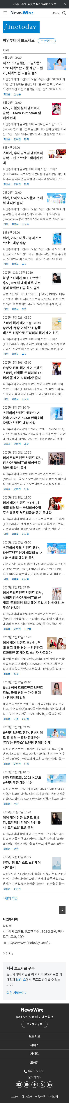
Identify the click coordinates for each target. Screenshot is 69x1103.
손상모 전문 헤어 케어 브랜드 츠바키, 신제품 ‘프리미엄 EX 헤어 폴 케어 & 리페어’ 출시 (23, 373)
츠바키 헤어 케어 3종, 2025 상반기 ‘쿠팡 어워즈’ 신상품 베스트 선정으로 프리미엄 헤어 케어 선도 (31, 328)
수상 (24, 264)
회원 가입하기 (16, 993)
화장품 (6, 94)
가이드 (34, 1054)
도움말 (34, 1063)
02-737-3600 (36, 1071)
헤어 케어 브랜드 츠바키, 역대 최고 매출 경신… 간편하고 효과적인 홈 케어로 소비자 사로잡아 (27, 648)
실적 (16, 674)
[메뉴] (4, 12)
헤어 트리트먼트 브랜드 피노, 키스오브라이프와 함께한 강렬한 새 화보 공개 (23, 463)
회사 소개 (27, 1096)
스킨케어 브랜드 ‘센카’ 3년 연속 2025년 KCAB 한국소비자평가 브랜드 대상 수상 (23, 418)
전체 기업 (10, 898)
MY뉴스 (21, 980)
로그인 (15, 1096)
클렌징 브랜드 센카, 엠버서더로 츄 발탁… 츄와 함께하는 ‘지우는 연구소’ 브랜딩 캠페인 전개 (27, 738)
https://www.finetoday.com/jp (29, 943)
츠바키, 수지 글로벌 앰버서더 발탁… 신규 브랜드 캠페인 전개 (23, 158)
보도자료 (34, 1036)
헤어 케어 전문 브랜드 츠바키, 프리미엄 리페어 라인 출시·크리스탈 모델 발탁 (21, 823)
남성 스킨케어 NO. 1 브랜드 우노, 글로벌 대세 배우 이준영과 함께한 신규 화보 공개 (22, 283)
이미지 (7, 954)
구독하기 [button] (46, 40)
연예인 (17, 139)
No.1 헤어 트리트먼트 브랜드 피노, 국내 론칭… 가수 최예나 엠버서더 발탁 (23, 693)
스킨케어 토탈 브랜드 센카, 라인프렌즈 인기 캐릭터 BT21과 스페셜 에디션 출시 (22, 553)
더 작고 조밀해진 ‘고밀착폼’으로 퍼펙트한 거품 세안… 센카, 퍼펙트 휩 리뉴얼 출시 (23, 68)
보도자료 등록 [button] (34, 1024)
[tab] (34, 1036)
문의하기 (34, 1077)
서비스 (34, 1045)
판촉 (26, 139)
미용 (5, 224)
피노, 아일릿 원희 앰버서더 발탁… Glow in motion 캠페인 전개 (22, 113)
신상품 (17, 94)
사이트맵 (53, 1096)
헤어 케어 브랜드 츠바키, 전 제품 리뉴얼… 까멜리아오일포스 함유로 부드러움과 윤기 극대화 (27, 508)
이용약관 (40, 1096)
